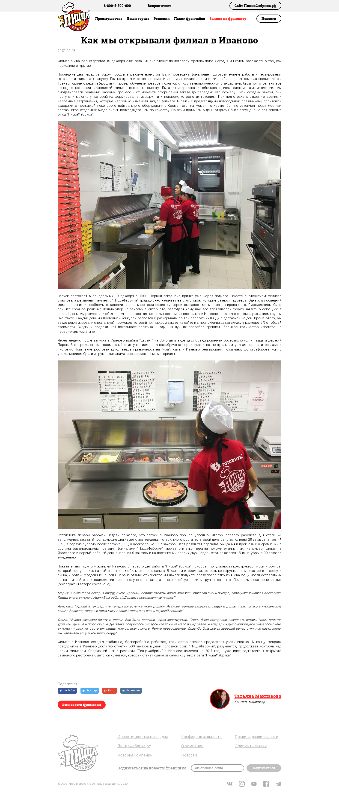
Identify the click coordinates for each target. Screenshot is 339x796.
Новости (269, 18)
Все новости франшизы (81, 704)
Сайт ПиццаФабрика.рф (255, 5)
